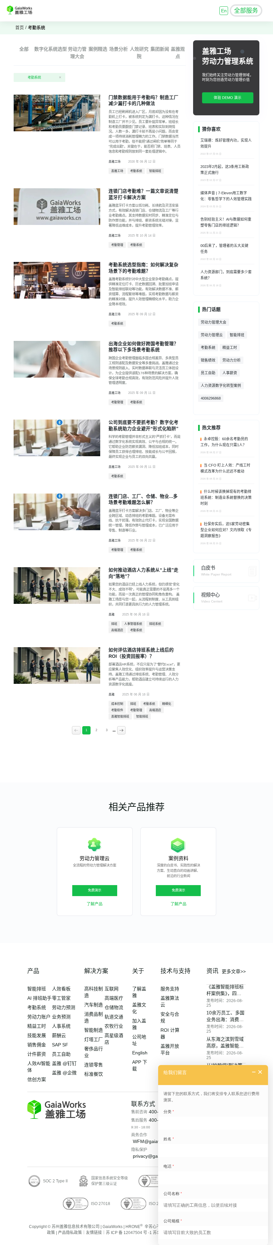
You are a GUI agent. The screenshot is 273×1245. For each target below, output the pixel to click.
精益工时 (229, 348)
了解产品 (95, 904)
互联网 (112, 988)
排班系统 (141, 674)
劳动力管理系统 (227, 61)
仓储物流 (114, 1007)
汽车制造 (93, 1004)
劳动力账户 (39, 1016)
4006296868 (211, 398)
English (139, 1052)
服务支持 (169, 988)
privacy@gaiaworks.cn (156, 1156)
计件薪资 (36, 1054)
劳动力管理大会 (213, 322)
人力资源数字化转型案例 (221, 386)
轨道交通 (114, 1016)
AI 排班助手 (39, 998)
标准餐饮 (93, 1074)
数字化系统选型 (50, 49)
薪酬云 (59, 1035)
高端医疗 (114, 998)
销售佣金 (36, 1044)
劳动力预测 (63, 1007)
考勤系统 (36, 27)
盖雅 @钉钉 (64, 1063)
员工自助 (208, 373)
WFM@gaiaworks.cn (154, 1141)
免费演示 (94, 890)
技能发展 (36, 1035)
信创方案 (36, 1079)
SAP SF (60, 1044)
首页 (19, 27)
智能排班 (237, 335)
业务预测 (61, 1016)
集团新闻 (159, 49)
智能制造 (93, 1030)
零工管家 (61, 998)
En (224, 10)
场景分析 (118, 49)
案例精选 (98, 49)
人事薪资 (229, 373)
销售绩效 (208, 360)
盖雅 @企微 (64, 1072)
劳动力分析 (231, 360)
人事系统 (61, 1026)
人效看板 (61, 988)
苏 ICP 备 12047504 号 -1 (129, 1232)
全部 (24, 49)
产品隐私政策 (70, 1232)
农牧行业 (114, 1026)
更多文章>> (234, 971)
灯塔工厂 (93, 1039)
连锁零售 (93, 1064)
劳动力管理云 (212, 335)
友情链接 (94, 1232)
